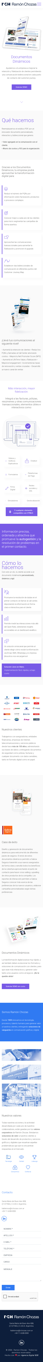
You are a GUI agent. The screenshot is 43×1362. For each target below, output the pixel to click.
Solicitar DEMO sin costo (15, 986)
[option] (21, 841)
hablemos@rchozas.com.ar (13, 1208)
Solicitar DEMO (21, 87)
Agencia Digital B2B (29, 1355)
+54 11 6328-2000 (9, 1211)
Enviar (8, 1288)
